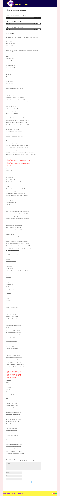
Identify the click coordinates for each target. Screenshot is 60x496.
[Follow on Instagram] (54, 493)
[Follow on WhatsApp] (56, 493)
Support (26, 4)
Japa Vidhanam (42, 2)
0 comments (23, 11)
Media (16, 4)
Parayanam (21, 2)
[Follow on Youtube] (52, 493)
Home (16, 2)
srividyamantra (9, 11)
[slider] (39, 17)
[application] (23, 18)
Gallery (47, 2)
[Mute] (37, 17)
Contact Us (21, 4)
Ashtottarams (35, 2)
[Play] (6, 17)
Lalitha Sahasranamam (16, 11)
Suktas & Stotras (28, 2)
